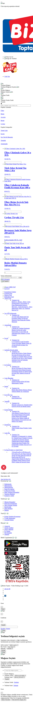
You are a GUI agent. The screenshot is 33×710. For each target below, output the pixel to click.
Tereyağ (19, 360)
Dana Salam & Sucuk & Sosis (21, 369)
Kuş (20, 398)
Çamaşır (19, 405)
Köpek (17, 398)
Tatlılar (21, 383)
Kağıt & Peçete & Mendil (19, 406)
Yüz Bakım (19, 421)
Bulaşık (14, 405)
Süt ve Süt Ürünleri (26, 358)
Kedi (13, 398)
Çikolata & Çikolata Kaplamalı (21, 328)
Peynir (19, 358)
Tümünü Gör (15, 300)
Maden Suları (26, 343)
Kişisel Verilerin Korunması (12, 516)
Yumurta (14, 361)
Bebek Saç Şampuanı (22, 391)
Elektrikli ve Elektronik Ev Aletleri (22, 436)
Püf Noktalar (8, 533)
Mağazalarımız (8, 487)
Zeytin (19, 361)
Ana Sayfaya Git (5, 479)
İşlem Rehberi (8, 508)
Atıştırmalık (4, 144)
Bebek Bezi (15, 390)
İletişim (6, 510)
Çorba (28, 302)
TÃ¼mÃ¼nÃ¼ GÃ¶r (18, 452)
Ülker (2, 110)
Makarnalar (15, 308)
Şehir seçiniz (4, 645)
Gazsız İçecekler (17, 343)
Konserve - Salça (27, 307)
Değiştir (16, 682)
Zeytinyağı (24, 318)
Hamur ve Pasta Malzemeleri (20, 304)
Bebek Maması (23, 390)
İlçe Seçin (3, 647)
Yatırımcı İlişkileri (9, 494)
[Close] (3, 631)
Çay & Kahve (16, 341)
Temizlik (3, 140)
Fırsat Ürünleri (22, 438)
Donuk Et (22, 371)
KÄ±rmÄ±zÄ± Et (17, 454)
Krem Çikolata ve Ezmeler (21, 355)
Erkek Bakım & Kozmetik (22, 415)
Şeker (20, 308)
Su (30, 343)
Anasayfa (7, 526)
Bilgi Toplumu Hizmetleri (11, 492)
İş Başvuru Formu (9, 490)
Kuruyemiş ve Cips (17, 331)
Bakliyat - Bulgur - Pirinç (19, 302)
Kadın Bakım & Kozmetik (19, 416)
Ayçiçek (3, 117)
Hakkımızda (7, 484)
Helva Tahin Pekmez (25, 353)
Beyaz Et (14, 368)
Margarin (14, 322)
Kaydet (3, 625)
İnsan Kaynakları (9, 489)
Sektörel (6, 534)
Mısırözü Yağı (16, 320)
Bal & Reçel (15, 353)
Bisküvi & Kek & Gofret (19, 330)
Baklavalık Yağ (24, 317)
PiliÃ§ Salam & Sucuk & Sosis (21, 462)
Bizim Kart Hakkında (10, 503)
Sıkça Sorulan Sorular (10, 505)
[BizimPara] (10, 73)
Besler (2, 120)
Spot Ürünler (23, 443)
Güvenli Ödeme (9, 520)
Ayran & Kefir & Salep (19, 345)
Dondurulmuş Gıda (17, 303)
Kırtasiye (22, 441)
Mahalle (3, 648)
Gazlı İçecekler (24, 341)
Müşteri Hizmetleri (9, 502)
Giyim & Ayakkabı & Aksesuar (22, 438)
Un (17, 310)
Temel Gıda (4, 130)
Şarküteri (14, 360)
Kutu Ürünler (24, 428)
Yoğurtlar (25, 360)
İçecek (2, 134)
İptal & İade (7, 507)
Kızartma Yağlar (16, 318)
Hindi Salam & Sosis (24, 460)
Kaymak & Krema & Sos (19, 355)
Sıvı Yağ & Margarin (7, 137)
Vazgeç (8, 628)
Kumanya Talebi (9, 495)
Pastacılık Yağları (25, 320)
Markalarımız (8, 485)
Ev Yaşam (7, 531)
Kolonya (14, 418)
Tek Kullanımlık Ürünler (20, 443)
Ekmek (14, 381)
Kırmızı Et (20, 368)
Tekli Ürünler (16, 428)
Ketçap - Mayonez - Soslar (20, 306)
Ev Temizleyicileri (27, 405)
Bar (19, 333)
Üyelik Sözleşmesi (9, 518)
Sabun (29, 406)
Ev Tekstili (15, 438)
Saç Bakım (20, 418)
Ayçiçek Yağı (16, 317)
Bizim (2, 114)
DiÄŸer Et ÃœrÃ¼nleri (18, 458)
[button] (5, 281)
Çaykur (3, 124)
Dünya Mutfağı (8, 529)
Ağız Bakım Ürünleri (18, 413)
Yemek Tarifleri (8, 528)
